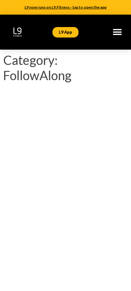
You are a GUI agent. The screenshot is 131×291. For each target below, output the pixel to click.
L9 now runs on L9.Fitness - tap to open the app (65, 7)
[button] (117, 32)
